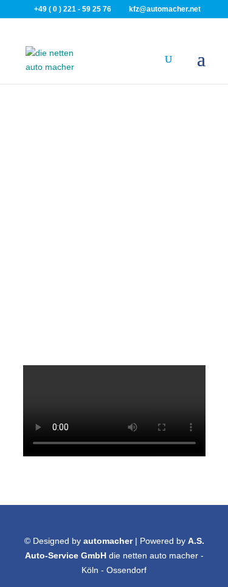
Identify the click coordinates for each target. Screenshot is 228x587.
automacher (108, 541)
